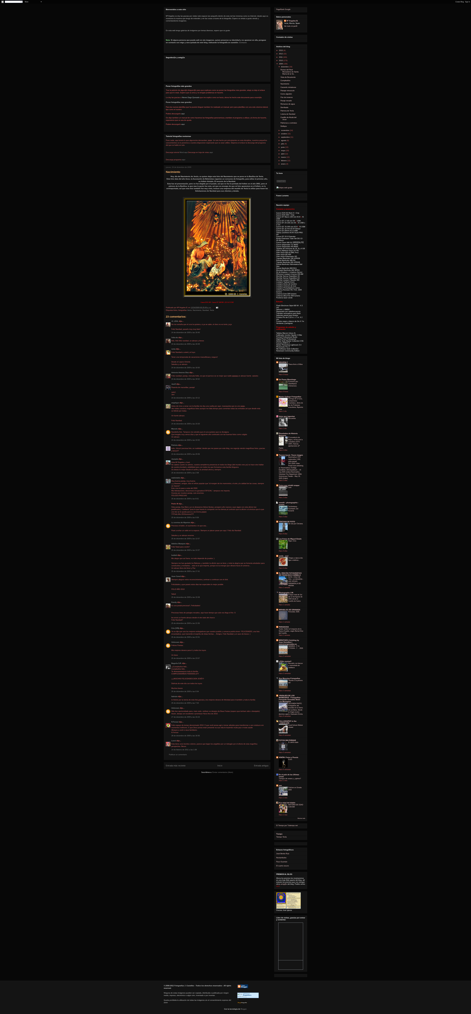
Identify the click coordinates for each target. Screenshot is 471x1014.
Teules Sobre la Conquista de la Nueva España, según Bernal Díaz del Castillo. (291, 631)
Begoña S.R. (176, 663)
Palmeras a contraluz (289, 123)
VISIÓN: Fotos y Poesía (288, 757)
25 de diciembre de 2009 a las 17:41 (185, 571)
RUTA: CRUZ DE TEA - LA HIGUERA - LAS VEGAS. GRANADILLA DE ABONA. (295, 581)
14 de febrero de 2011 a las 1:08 (184, 750)
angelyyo (175, 403)
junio (283, 147)
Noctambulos (281, 858)
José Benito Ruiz (282, 854)
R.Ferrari (174, 722)
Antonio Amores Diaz (180, 372)
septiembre (285, 137)
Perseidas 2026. (294, 612)
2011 (281, 57)
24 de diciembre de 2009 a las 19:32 (185, 440)
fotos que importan (287, 416)
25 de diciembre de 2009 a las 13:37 (185, 550)
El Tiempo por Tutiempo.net (287, 825)
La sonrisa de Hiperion (180, 522)
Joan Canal (176, 576)
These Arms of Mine (295, 364)
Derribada (284, 107)
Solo (289, 487)
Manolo (174, 429)
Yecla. (212, 310)
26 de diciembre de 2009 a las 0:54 (185, 691)
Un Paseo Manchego (287, 379)
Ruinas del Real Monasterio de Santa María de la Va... (290, 72)
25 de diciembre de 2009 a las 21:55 (185, 623)
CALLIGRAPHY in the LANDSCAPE (287, 722)
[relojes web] (281, 185)
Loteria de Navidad (288, 114)
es (247, 995)
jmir (280, 785)
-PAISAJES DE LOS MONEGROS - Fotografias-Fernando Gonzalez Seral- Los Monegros (290, 698)
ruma (173, 349)
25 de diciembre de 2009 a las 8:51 (185, 499)
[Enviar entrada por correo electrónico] (216, 307)
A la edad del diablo (287, 803)
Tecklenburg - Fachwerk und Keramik (293, 509)
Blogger (244, 1009)
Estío (290, 759)
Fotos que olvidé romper (289, 485)
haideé (174, 555)
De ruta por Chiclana (295, 524)
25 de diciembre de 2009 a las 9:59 (185, 517)
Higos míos (292, 541)
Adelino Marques (178, 544)
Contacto (243, 42)
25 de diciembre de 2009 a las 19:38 (185, 597)
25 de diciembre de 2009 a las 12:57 (185, 539)
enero (283, 164)
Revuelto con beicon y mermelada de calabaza (295, 665)
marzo (283, 157)
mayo (283, 150)
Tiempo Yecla (281, 837)
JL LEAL (174, 321)
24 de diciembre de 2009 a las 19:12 (185, 398)
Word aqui (184, 152)
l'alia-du (174, 337)
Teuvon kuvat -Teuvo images (291, 455)
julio (283, 144)
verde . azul (283, 556)
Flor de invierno (287, 97)
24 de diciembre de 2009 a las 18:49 (185, 344)
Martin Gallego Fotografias (290, 397)
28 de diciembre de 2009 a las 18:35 (185, 736)
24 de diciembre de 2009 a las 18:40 (185, 332)
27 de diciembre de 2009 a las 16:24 (185, 717)
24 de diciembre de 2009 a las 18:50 (185, 368)
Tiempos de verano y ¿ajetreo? (290, 778)
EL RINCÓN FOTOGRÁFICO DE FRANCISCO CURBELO (290, 574)
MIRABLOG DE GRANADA (289, 610)
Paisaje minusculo (287, 91)
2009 (281, 64)
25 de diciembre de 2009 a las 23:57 (185, 658)
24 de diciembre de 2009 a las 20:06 (185, 454)
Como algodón (286, 94)
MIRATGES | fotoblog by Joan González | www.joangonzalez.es (289, 642)
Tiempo (279, 834)
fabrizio (174, 696)
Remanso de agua (288, 104)
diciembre (285, 67)
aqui (211, 152)
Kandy (174, 602)
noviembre (285, 130)
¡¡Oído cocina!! (285, 661)
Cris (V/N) (175, 628)
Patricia (174, 445)
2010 (281, 60)
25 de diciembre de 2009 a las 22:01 (185, 637)
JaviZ (173, 384)
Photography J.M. (286, 593)
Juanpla (174, 459)
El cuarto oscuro (282, 866)
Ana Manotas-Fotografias (289, 678)
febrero (284, 161)
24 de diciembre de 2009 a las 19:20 (185, 424)
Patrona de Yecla (287, 111)
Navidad (205, 310)
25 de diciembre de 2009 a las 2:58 (185, 473)
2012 (281, 54)
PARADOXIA (284, 627)
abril (283, 154)
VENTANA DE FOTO (287, 522)
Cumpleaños (285, 80)
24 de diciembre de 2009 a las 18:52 (185, 379)
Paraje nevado (286, 101)
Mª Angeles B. (292, 21)
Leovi (173, 741)
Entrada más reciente (175, 765)
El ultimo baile (293, 742)
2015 (281, 50)
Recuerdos (292, 418)
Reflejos (284, 126)
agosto (284, 140)
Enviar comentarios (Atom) (222, 772)
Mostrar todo (301, 818)
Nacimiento (173, 171)
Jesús (189, 310)
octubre (284, 134)
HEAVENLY (283, 362)
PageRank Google (283, 9)
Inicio (219, 765)
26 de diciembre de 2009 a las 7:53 (185, 703)
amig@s (284, 884)
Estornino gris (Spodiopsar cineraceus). (293, 384)
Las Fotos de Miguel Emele (290, 539)
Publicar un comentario (178, 755)
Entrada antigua (261, 765)
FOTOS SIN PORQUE (287, 740)
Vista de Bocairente (288, 77)
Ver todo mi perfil (290, 26)
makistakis (175, 478)
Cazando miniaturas (288, 87)
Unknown (175, 642)
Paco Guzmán (281, 862)
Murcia (245, 997)
